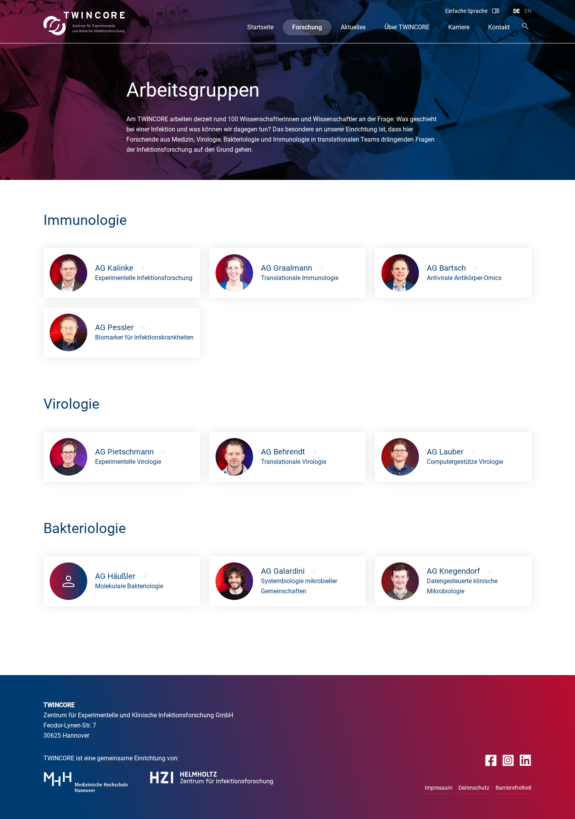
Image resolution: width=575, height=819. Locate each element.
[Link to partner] (85, 782)
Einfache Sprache (466, 11)
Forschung (307, 27)
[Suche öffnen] (525, 26)
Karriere (458, 27)
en (528, 11)
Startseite (260, 27)
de (516, 11)
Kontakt (499, 27)
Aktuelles (353, 27)
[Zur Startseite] (84, 23)
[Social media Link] (491, 760)
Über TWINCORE (407, 27)
